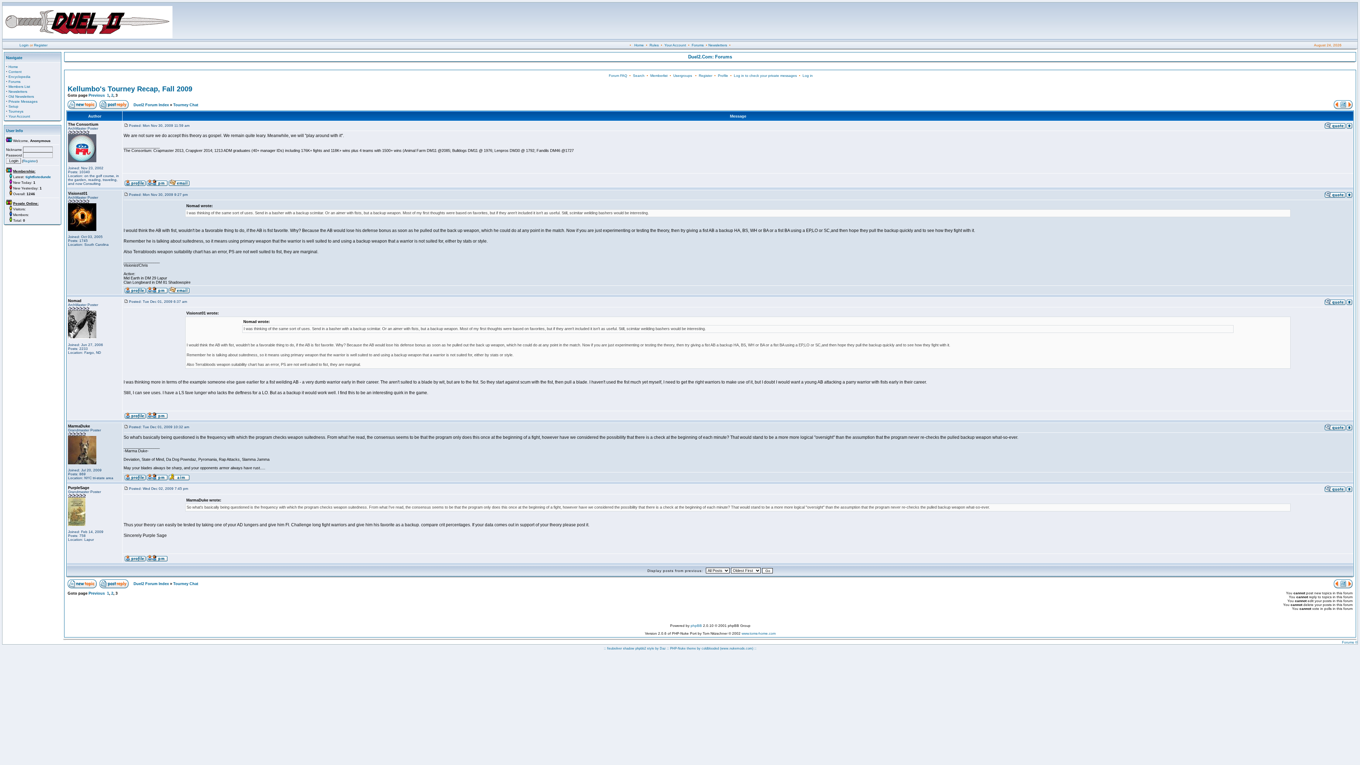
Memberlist (659, 76)
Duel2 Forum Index (151, 105)
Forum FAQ (618, 76)
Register (40, 45)
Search (639, 76)
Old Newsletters (21, 96)
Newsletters (717, 45)
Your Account (675, 45)
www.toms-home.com (759, 633)
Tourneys (15, 111)
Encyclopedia (19, 77)
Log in (808, 76)
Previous (97, 95)
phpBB (696, 626)
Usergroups (682, 76)
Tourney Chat (185, 105)
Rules (654, 45)
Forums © (1350, 642)
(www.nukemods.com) (736, 648)
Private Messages (23, 101)
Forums (698, 45)
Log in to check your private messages (765, 76)
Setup (13, 106)
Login (24, 45)
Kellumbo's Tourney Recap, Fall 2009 (130, 89)
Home (639, 45)
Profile (723, 76)
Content (15, 72)
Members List (19, 87)
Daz (663, 648)
